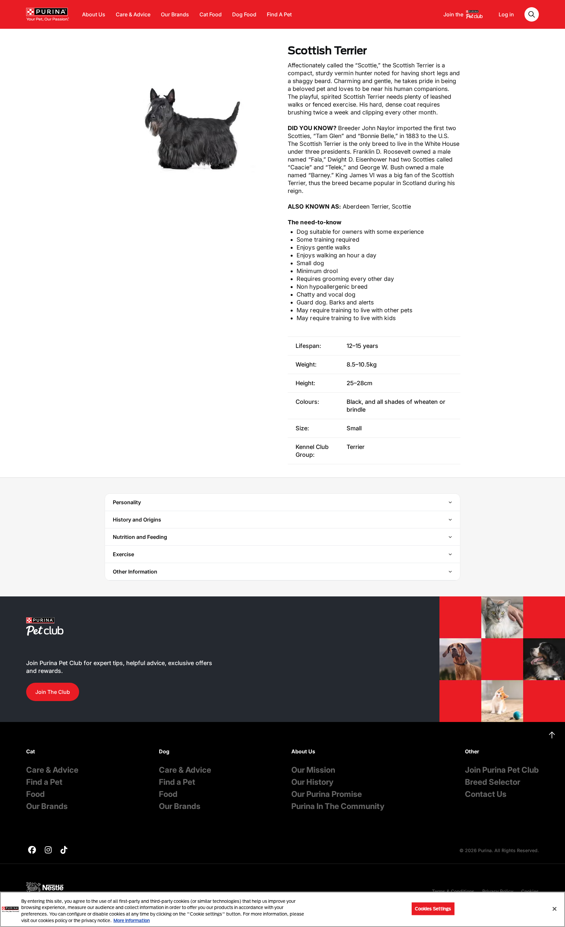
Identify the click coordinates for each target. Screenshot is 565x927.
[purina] (32, 851)
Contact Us (485, 794)
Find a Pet (44, 782)
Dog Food (244, 14)
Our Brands (175, 14)
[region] (282, 909)
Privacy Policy (497, 891)
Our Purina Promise (326, 794)
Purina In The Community (338, 806)
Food (35, 794)
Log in (506, 14)
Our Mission (313, 770)
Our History (312, 782)
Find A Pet (279, 14)
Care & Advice (133, 14)
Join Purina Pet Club (502, 770)
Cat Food (210, 14)
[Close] (554, 908)
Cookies (530, 891)
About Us (93, 14)
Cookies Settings (433, 908)
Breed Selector (492, 782)
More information (131, 920)
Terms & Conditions (453, 891)
